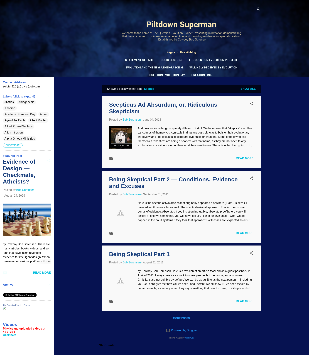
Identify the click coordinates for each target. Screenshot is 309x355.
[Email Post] (111, 159)
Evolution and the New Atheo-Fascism (154, 67)
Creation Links (202, 75)
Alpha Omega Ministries (19, 138)
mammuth (189, 338)
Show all (248, 88)
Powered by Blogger (183, 330)
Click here (9, 335)
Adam (43, 114)
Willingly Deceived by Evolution (213, 67)
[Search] (258, 9)
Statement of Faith (139, 60)
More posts (181, 318)
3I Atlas (9, 102)
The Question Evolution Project (213, 60)
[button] (251, 104)
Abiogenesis (26, 102)
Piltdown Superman (181, 24)
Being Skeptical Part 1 (139, 254)
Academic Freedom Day (19, 114)
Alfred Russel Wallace (18, 126)
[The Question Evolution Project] (4, 308)
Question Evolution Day (167, 75)
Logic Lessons (171, 60)
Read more (245, 158)
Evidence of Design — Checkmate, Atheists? (19, 171)
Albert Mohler (38, 120)
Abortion (9, 108)
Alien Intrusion (13, 132)
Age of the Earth (14, 120)
